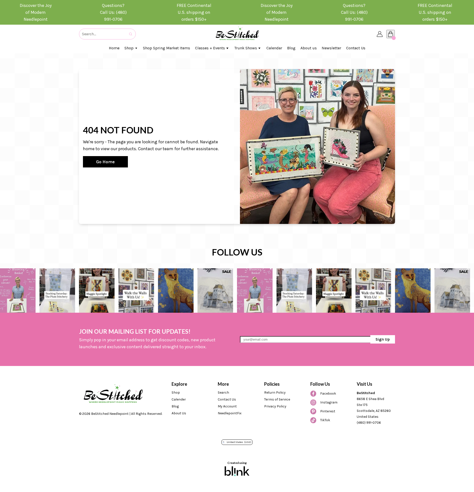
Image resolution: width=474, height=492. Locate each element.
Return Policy (275, 392)
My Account (227, 406)
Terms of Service (277, 399)
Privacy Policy (275, 406)
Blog (175, 406)
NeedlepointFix (229, 413)
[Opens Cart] (390, 34)
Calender (179, 399)
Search (223, 392)
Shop (176, 392)
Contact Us (227, 399)
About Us (179, 413)
